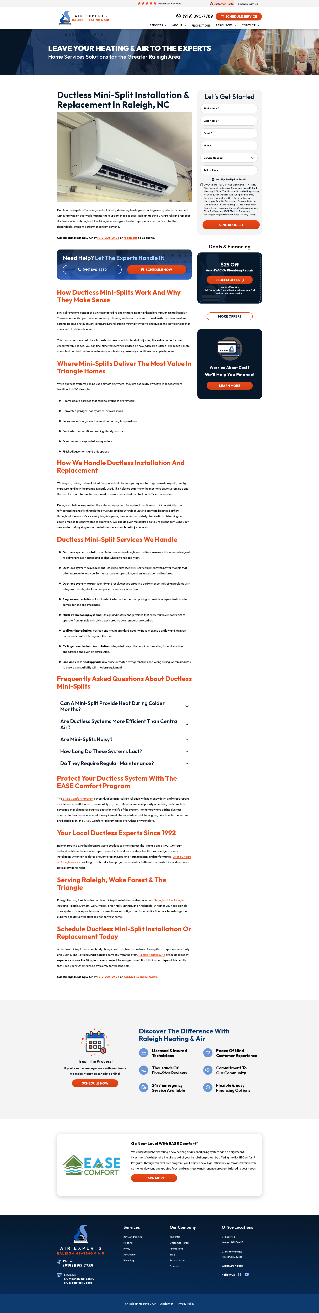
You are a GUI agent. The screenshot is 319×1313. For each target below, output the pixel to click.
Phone (207, 145)
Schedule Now (159, 270)
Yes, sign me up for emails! (231, 179)
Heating (128, 1242)
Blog (172, 1254)
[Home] (84, 18)
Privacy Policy (247, 214)
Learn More (229, 386)
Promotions (176, 1248)
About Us (175, 1236)
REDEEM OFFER (227, 280)
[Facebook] (240, 1275)
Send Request (231, 225)
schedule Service (241, 16)
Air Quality (130, 1254)
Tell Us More (211, 170)
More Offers (229, 316)
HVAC (127, 1248)
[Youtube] (247, 1275)
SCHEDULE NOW (95, 1083)
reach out (130, 238)
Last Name (211, 120)
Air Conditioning (133, 1236)
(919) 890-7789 (198, 16)
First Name (211, 108)
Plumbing (129, 1260)
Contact (174, 1266)
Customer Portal (179, 1242)
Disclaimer (166, 1303)
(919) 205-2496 (108, 238)
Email (208, 133)
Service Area (177, 1260)
